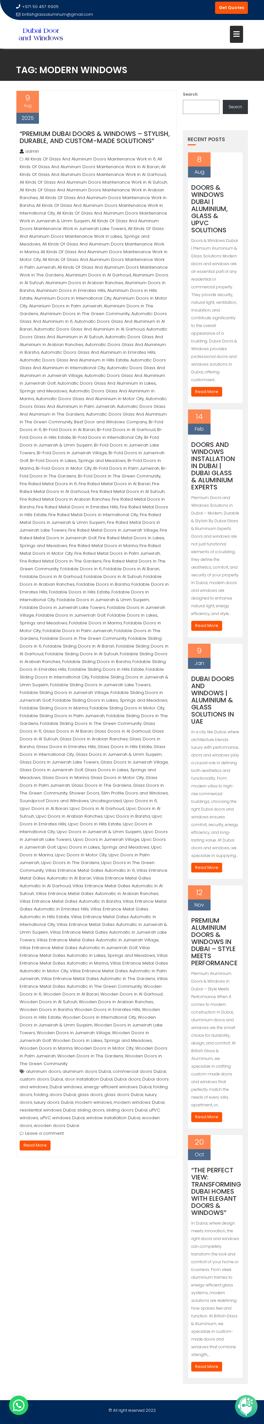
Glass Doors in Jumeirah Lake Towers (59, 762)
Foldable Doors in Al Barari (131, 569)
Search (190, 94)
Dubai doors (127, 1079)
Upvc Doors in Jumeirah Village (106, 839)
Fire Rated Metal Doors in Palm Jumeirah (117, 553)
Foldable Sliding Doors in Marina (54, 708)
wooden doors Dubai (56, 1125)
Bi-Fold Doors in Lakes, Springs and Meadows (78, 460)
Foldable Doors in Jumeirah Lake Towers (62, 607)
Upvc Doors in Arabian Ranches (69, 816)
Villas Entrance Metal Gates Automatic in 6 (90, 870)
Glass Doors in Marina (65, 778)
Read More (35, 1145)
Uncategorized (106, 801)
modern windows (93, 1102)
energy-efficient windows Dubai (118, 1087)
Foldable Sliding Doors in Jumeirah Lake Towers (100, 685)
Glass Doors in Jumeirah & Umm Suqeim (119, 754)
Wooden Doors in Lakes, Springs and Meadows (102, 1040)
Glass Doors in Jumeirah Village (134, 762)
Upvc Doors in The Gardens (70, 863)
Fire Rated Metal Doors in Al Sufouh (128, 491)
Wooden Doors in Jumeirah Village (73, 1033)
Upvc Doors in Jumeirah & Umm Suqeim (99, 832)
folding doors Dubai (55, 1095)
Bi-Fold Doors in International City (107, 437)
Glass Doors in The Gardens (101, 785)
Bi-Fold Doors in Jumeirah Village (72, 453)
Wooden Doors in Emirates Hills (107, 1009)
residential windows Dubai (48, 1110)
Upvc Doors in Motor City (81, 855)
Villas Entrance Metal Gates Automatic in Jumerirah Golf (78, 948)
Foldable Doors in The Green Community (83, 638)
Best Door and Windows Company (110, 422)
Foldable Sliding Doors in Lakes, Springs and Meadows (109, 700)
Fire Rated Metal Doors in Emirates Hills (77, 507)
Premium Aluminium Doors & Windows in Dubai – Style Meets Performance (214, 941)
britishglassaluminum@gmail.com (57, 14)
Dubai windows (66, 1087)
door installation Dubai (89, 1079)
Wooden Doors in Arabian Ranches (116, 1002)
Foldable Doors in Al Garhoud (51, 576)
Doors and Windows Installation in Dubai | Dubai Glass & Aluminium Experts (213, 466)
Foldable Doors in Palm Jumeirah (77, 631)
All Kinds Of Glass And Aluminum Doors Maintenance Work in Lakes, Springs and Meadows (92, 236)
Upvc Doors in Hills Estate (94, 824)
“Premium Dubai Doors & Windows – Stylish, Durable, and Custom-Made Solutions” (95, 137)
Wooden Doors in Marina (46, 1048)
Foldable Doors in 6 (81, 569)
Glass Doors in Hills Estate (125, 747)
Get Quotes (231, 8)
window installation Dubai (113, 1118)
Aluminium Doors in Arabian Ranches (84, 283)
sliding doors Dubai (126, 1110)
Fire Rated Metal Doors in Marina (103, 546)
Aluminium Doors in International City (72, 298)
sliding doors (91, 1110)
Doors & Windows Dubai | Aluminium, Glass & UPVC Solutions (209, 209)
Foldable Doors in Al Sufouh (113, 576)
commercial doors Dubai (139, 1071)
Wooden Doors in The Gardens (90, 1056)
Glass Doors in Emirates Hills (66, 747)
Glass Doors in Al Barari (68, 731)
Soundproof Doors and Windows (54, 801)
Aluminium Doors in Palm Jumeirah (65, 306)
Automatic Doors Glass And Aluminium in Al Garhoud (89, 329)
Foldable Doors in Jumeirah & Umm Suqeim (103, 600)
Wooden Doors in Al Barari (71, 994)
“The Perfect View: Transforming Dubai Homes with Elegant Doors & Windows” (216, 1191)
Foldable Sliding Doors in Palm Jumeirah (62, 716)
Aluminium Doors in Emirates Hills (71, 290)
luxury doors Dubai (53, 1102)
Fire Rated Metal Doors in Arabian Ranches (65, 499)
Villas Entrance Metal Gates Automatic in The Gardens (98, 979)
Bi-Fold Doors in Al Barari (69, 430)
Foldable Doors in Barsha (103, 584)
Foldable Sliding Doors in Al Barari (78, 646)
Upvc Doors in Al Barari (44, 808)
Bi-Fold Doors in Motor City (64, 468)
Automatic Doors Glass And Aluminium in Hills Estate (74, 360)
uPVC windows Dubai (62, 1118)
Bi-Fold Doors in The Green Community (119, 476)
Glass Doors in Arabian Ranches (94, 739)
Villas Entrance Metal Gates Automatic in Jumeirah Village (98, 940)
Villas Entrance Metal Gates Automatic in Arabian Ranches (97, 893)
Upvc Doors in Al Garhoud (97, 808)
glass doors (90, 1095)
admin (32, 151)
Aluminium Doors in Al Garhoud (98, 275)
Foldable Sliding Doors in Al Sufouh (81, 654)
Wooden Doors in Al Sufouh (48, 1002)
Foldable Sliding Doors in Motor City (127, 708)
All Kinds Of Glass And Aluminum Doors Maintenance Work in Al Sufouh (93, 182)
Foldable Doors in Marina (95, 623)
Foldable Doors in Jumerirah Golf (71, 615)
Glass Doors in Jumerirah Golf (51, 770)
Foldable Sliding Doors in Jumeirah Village (64, 692)
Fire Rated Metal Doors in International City (93, 515)
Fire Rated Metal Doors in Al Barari (114, 484)
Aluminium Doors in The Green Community (85, 314)
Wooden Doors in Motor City (104, 1048)
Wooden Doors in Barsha (46, 1009)
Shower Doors (84, 793)
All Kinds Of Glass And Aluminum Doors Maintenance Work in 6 (90, 159)
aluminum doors (43, 1071)
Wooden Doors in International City (99, 1017)
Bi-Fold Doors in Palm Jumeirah (126, 468)
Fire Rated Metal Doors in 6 (48, 484)
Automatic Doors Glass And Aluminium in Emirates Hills (98, 352)
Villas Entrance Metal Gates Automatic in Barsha (70, 901)
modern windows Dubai (139, 1102)
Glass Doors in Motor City (117, 778)
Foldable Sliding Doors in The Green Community (91, 723)
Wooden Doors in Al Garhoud (131, 994)
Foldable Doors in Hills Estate (79, 592)
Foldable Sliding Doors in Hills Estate (106, 669)
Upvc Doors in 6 (140, 801)
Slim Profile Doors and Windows (134, 793)
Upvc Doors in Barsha (127, 816)
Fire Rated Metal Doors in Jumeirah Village (113, 530)
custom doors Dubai (41, 1079)
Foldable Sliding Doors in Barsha (96, 662)
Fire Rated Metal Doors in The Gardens (61, 561)
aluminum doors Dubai (86, 1071)
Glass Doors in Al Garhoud (122, 731)
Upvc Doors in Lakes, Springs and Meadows (103, 847)
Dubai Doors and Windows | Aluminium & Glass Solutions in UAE (212, 700)
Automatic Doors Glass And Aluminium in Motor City (90, 399)
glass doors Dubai (123, 1095)
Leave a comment (44, 1133)
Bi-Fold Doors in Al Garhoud (126, 430)
